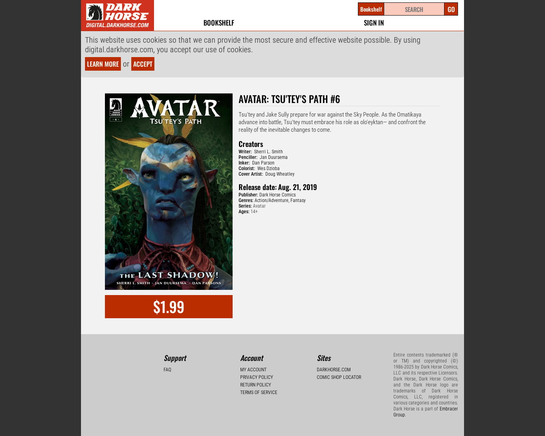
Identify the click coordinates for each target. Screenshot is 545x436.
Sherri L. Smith (268, 152)
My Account (253, 370)
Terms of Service (258, 392)
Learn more (103, 64)
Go (451, 9)
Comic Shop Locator (339, 377)
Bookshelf (218, 23)
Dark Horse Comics (277, 195)
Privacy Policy (256, 377)
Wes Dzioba (268, 168)
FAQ (167, 370)
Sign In (374, 23)
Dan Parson (263, 163)
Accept (142, 64)
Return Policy (255, 385)
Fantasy (298, 200)
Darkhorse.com (334, 370)
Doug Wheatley (279, 174)
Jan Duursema (274, 157)
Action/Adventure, (272, 200)
